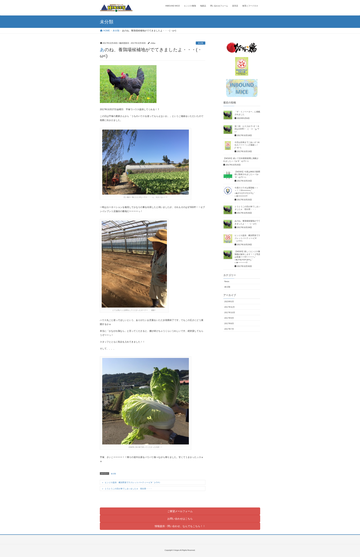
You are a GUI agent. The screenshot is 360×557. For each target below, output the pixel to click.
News (226, 281)
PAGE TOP (349, 537)
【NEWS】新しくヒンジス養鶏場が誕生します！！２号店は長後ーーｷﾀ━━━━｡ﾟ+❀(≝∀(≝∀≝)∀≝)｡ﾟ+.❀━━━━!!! (247, 257)
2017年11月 (229, 307)
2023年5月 (229, 301)
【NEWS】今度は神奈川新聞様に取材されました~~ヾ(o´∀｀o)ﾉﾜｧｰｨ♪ (247, 174)
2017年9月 (229, 318)
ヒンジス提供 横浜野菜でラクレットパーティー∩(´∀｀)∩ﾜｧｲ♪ (132, 482)
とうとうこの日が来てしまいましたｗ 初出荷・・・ (128, 488)
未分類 (200, 43)
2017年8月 (229, 323)
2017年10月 (229, 312)
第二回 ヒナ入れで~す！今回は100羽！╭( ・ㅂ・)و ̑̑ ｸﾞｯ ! (247, 129)
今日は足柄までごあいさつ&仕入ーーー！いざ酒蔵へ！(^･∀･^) (247, 145)
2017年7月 (229, 329)
